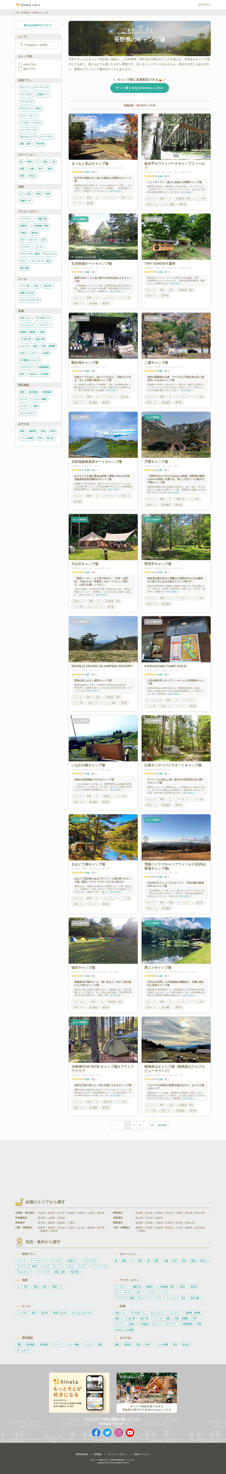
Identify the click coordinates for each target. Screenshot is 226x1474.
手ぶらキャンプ (27, 136)
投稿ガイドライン (142, 1454)
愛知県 (61, 1222)
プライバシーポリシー (118, 1454)
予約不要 (40, 144)
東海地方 (20, 1222)
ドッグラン (25, 247)
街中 (40, 169)
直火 (37, 286)
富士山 (32, 176)
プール (39, 247)
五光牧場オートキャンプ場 (85, 257)
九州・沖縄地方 (121, 1227)
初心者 (50, 438)
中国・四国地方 (23, 1227)
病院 (36, 406)
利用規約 (98, 1454)
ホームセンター (27, 413)
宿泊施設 (47, 392)
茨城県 (139, 1212)
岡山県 (61, 1227)
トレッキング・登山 (40, 261)
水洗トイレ (25, 318)
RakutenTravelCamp (156, 557)
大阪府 (159, 1222)
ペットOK (25, 286)
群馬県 (159, 1212)
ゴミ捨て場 (25, 339)
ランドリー (45, 325)
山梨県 (51, 1217)
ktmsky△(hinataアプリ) (84, 1060)
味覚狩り (24, 226)
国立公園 (24, 268)
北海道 (41, 1212)
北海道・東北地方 (25, 1212)
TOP (17, 12)
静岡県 (51, 1222)
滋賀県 (139, 1222)
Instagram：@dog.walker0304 (160, 1060)
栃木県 (149, 1212)
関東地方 (118, 1212)
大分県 (179, 1227)
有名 (40, 438)
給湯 (42, 332)
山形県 (91, 1212)
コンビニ (24, 406)
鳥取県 (41, 1227)
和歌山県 (190, 1222)
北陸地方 (118, 1217)
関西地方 (118, 1222)
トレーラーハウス (28, 129)
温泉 (22, 392)
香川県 (101, 1227)
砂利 (48, 193)
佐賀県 (149, 1227)
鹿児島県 (200, 1227)
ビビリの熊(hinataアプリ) (158, 961)
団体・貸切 (25, 144)
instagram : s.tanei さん (157, 356)
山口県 (81, 1227)
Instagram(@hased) (156, 858)
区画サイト (43, 94)
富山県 (139, 1217)
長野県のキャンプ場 (40, 12)
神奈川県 (200, 1212)
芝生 (29, 193)
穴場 (43, 431)
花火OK (47, 286)
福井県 (159, 1217)
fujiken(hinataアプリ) (83, 356)
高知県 (54, 1230)
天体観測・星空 (41, 226)
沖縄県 (141, 1230)
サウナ (23, 261)
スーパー (24, 399)
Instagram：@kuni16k (84, 455)
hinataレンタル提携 (38, 374)
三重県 (71, 1222)
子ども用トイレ (43, 318)
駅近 (22, 374)
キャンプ (24, 87)
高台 (45, 161)
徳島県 (91, 1227)
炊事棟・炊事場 (27, 332)
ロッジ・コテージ (28, 115)
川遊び (23, 233)
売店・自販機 (48, 346)
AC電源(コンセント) (30, 360)
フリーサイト (26, 94)
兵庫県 (169, 1222)
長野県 (61, 1217)
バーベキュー (26, 218)
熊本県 (169, 1227)
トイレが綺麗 (26, 438)
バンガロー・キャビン (30, 122)
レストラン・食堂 (28, 346)
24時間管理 (43, 367)
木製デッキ (25, 201)
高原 (22, 176)
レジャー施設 (40, 399)
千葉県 (179, 1212)
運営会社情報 (82, 1454)
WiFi (22, 353)
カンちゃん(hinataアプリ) (85, 557)
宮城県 (71, 1212)
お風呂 (46, 353)
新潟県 (41, 1217)
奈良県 (179, 1222)
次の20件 (162, 1125)
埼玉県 (169, 1212)
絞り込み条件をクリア (36, 25)
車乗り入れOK (27, 293)
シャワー (33, 353)
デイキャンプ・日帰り (30, 108)
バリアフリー (26, 367)
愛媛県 (44, 1230)
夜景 (22, 169)
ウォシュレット (27, 325)
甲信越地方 (25, 12)
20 (152, 1125)
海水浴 (34, 233)
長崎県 (159, 1227)
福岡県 (139, 1227)
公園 (31, 169)
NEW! (52, 431)
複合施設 (33, 392)
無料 (22, 431)
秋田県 (81, 1212)
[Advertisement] (82, 1166)
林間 (29, 161)
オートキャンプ (41, 87)
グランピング (26, 101)
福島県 (101, 1212)
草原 (50, 169)
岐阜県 (41, 1222)
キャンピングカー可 (29, 300)
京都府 (149, 1222)
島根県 (51, 1227)
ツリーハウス (46, 136)
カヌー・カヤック (28, 240)
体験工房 (42, 218)
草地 (38, 193)
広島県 (71, 1227)
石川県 (149, 1217)
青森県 (51, 1212)
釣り (44, 240)
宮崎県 (188, 1227)
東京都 (188, 1212)
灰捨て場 (40, 339)
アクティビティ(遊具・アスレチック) (37, 254)
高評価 (32, 431)
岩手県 (61, 1212)
